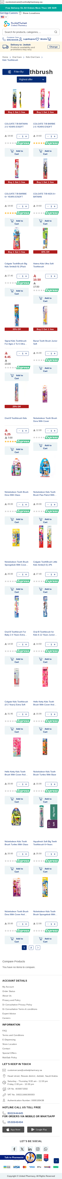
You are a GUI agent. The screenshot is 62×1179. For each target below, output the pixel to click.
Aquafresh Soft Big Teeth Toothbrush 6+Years (45, 843)
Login (25, 39)
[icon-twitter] (22, 1149)
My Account (8, 987)
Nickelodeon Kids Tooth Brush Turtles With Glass (16, 843)
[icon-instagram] (38, 1149)
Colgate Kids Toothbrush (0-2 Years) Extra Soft (16, 703)
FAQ (4, 1031)
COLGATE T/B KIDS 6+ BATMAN (44, 195)
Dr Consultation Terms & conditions (19, 1009)
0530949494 (15, 1122)
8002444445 (15, 1113)
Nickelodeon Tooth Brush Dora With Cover (45, 419)
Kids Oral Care (33, 57)
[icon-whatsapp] (45, 1149)
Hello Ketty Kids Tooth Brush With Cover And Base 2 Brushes (15, 773)
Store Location (9, 1044)
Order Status (8, 991)
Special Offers (9, 1053)
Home (5, 57)
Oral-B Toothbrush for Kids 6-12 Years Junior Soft (44, 634)
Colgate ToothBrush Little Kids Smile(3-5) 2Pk (45, 563)
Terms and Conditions (13, 1035)
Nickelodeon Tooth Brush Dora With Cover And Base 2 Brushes (16, 913)
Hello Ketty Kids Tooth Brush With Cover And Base (43, 703)
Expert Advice (9, 1013)
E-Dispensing (8, 1039)
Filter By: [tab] (19, 72)
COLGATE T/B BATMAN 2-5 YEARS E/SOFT (16, 125)
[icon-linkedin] (30, 1149)
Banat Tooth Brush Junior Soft (45, 342)
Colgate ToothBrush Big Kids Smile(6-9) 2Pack (16, 265)
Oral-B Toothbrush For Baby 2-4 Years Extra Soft (15, 634)
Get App (4, 13)
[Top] (56, 1160)
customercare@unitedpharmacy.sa (24, 2)
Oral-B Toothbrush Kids (16, 418)
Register (32, 39)
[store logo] (15, 23)
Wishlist (43, 39)
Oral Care (17, 57)
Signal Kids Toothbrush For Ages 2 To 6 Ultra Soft (15, 343)
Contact (6, 1048)
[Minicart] (49, 39)
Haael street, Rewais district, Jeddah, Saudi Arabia (33, 1076)
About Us (6, 996)
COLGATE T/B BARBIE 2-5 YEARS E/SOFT (44, 125)
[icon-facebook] (14, 1149)
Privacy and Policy (11, 1000)
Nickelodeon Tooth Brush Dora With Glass (16, 493)
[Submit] (56, 31)
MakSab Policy (9, 1057)
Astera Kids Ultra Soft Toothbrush (43, 265)
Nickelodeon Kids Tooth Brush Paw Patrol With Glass (44, 494)
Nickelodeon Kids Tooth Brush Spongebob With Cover (44, 913)
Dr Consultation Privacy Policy (17, 1004)
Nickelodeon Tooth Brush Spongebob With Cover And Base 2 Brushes (16, 564)
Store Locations (31, 13)
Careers (13, 13)
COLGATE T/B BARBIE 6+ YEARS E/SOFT (16, 195)
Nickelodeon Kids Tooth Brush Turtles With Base (44, 773)
